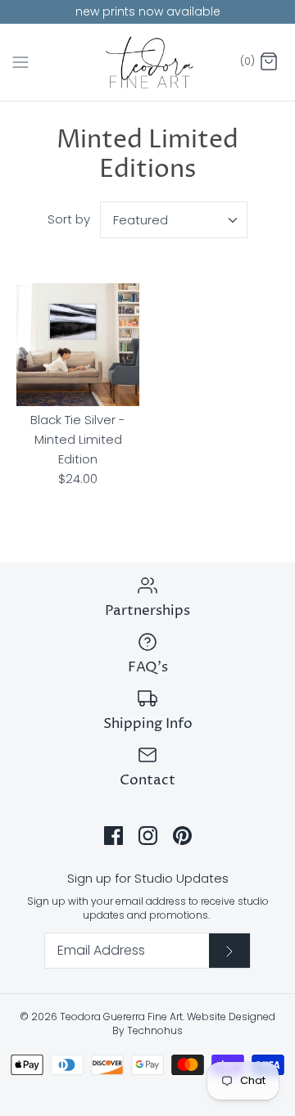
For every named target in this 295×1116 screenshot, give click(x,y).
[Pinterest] (182, 835)
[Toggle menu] (20, 61)
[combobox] (173, 219)
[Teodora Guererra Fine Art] (148, 62)
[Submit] (229, 950)
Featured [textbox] (140, 219)
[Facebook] (113, 835)
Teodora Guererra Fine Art (121, 1016)
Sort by (69, 219)
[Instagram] (147, 835)
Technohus (155, 1030)
